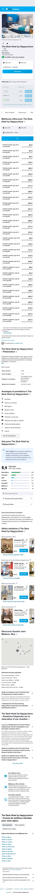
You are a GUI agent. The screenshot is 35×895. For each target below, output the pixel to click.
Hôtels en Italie (6, 861)
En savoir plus (7, 333)
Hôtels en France (7, 844)
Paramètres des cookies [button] (8, 340)
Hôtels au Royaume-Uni (9, 854)
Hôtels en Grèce (6, 856)
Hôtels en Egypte (7, 849)
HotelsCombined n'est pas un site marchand (16, 874)
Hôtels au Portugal (7, 851)
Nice (7, 892)
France (7, 889)
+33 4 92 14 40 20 (7, 55)
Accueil (1, 889)
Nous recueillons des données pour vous (15, 877)
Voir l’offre (24, 550)
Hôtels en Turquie (7, 842)
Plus (3, 363)
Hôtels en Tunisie (7, 839)
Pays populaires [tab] (7, 825)
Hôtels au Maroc (6, 837)
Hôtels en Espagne (7, 858)
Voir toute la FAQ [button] (17, 763)
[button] (3, 9)
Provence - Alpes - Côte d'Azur (22, 889)
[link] (13, 554)
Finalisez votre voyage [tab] (9, 829)
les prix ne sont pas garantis (14, 869)
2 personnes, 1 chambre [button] (10, 67)
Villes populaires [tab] (20, 825)
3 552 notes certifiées (18, 57)
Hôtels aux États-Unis (8, 846)
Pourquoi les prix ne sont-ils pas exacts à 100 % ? (16, 881)
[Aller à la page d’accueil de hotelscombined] (12, 9)
